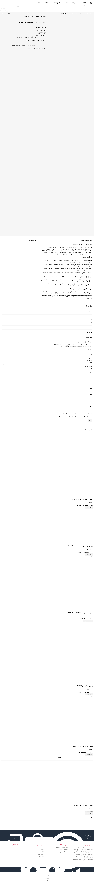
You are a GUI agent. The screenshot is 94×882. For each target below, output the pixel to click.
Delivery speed (88, 366)
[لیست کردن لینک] (35, 849)
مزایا (91, 388)
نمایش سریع (88, 802)
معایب (90, 394)
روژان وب (24, 868)
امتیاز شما (89, 349)
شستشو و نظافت (86, 13)
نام (91, 400)
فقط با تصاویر (89, 337)
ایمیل (90, 406)
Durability (89, 360)
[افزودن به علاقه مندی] (84, 802)
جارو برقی (79, 13)
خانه (92, 13)
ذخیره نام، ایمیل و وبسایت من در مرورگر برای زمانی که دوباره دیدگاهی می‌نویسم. (74, 413)
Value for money (88, 354)
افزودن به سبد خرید (35, 40)
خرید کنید (27, 40)
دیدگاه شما (89, 373)
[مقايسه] (91, 802)
